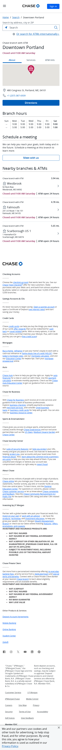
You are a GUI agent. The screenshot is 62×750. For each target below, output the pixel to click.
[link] (4, 652)
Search (16, 17)
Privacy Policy (10, 746)
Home (6, 17)
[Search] (56, 27)
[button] (59, 727)
